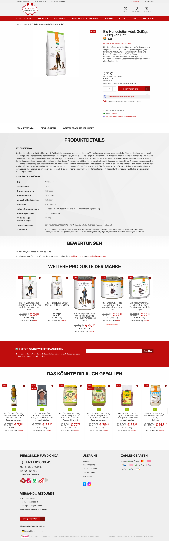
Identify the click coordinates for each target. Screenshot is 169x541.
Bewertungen (48, 128)
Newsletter (87, 476)
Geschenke (59, 19)
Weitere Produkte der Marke (78, 128)
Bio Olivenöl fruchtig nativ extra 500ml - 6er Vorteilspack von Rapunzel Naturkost (13, 416)
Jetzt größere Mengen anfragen (126, 83)
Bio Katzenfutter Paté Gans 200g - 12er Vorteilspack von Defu (112, 305)
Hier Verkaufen (89, 472)
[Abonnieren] (147, 351)
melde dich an (77, 256)
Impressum (35, 536)
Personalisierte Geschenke (85, 19)
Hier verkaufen (108, 80)
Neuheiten (43, 19)
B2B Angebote (89, 465)
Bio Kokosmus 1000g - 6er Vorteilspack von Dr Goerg (155, 415)
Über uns (86, 461)
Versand (119, 76)
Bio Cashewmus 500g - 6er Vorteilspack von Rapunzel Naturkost (70, 415)
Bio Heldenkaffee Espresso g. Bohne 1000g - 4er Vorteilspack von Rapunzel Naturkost (41, 416)
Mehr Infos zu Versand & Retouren (33, 509)
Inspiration (147, 19)
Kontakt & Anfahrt (90, 468)
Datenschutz (46, 536)
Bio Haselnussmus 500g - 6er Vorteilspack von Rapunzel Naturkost (98, 415)
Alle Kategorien (23, 19)
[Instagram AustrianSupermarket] (89, 484)
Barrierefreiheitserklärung (90, 536)
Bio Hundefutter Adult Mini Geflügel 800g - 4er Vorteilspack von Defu (29, 305)
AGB (55, 536)
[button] (105, 88)
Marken (109, 19)
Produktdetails (25, 128)
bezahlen (114, 113)
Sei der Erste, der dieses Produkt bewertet (117, 43)
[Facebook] (84, 484)
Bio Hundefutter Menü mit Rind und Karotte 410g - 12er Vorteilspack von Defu (84, 317)
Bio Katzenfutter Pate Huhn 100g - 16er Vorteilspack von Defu (139, 305)
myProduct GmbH (128, 537)
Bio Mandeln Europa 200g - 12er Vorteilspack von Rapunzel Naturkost (126, 415)
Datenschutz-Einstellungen (69, 536)
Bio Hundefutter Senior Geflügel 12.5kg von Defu (57, 304)
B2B (134, 19)
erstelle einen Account (96, 256)
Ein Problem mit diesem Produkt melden (121, 117)
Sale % (122, 19)
